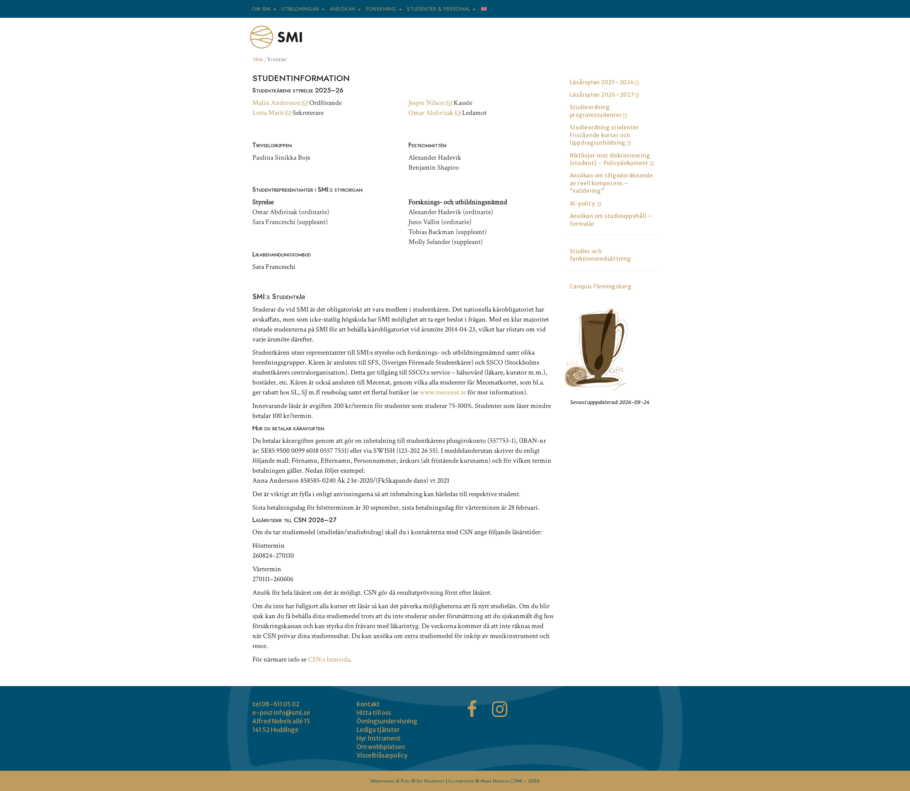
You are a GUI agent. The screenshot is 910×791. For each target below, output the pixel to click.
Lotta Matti (268, 112)
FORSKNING (382, 8)
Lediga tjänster (378, 730)
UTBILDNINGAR (301, 8)
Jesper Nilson (427, 102)
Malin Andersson (277, 102)
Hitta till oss (374, 713)
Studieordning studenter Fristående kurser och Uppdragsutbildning (604, 135)
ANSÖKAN (343, 8)
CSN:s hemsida (329, 659)
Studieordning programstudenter (596, 111)
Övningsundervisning (387, 721)
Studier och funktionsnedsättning (600, 255)
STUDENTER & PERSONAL (439, 8)
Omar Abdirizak (431, 112)
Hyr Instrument (379, 738)
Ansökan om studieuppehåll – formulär (611, 220)
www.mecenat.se (442, 392)
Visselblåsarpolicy (382, 755)
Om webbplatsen (381, 747)
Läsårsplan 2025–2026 (603, 82)
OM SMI (262, 8)
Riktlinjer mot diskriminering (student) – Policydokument (610, 159)
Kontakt (368, 704)
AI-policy (584, 203)
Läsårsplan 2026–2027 (603, 94)
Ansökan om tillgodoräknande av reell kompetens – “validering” (611, 183)
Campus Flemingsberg (601, 286)
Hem (258, 59)
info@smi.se (292, 713)
